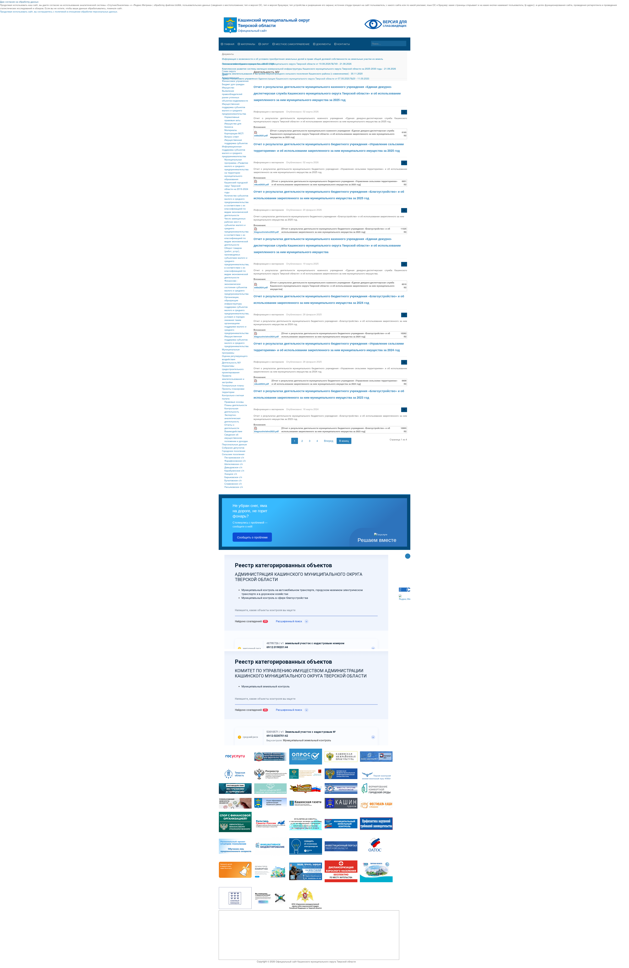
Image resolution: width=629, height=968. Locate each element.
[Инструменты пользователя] (404, 112)
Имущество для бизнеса (232, 125)
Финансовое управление (235, 81)
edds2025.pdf (261, 135)
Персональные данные (234, 444)
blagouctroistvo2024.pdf (266, 336)
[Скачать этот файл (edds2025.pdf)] (255, 132)
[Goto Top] (407, 556)
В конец (344, 441)
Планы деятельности (235, 405)
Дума (225, 74)
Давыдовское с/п (233, 467)
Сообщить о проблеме (252, 537)
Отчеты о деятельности (231, 426)
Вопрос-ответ (231, 136)
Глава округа (229, 71)
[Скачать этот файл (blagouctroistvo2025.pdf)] (255, 228)
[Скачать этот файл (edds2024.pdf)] (255, 284)
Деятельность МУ (231, 362)
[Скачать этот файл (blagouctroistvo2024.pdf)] (255, 333)
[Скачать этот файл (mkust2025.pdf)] (255, 181)
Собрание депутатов (233, 447)
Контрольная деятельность (231, 410)
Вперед (328, 441)
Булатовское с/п (233, 480)
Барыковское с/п (233, 477)
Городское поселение (233, 450)
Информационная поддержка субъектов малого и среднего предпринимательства (234, 151)
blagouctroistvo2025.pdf (266, 231)
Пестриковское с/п (234, 457)
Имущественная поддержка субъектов (236, 141)
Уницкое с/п (230, 473)
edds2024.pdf (261, 287)
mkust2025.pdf (261, 184)
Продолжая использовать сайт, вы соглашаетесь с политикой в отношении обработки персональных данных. (59, 11)
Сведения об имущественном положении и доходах (236, 438)
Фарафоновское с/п (235, 460)
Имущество (228, 87)
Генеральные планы (233, 385)
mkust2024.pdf (261, 383)
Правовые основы (234, 401)
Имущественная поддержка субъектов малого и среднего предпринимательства (234, 108)
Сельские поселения (233, 454)
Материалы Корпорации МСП (233, 131)
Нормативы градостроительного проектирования (233, 369)
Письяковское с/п (233, 487)
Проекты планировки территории (233, 390)
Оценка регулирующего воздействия (235, 357)
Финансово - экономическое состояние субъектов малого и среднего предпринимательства (236, 287)
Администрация (230, 77)
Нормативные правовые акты (232, 118)
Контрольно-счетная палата (233, 397)
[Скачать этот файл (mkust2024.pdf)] (255, 380)
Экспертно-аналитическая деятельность (232, 418)
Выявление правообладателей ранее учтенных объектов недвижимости (235, 95)
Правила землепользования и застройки (233, 379)
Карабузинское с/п (234, 470)
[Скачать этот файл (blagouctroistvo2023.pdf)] (255, 428)
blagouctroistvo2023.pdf (266, 431)
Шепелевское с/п (233, 464)
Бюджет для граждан (233, 84)
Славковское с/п (233, 483)
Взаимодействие (233, 431)
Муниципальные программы (231, 351)
